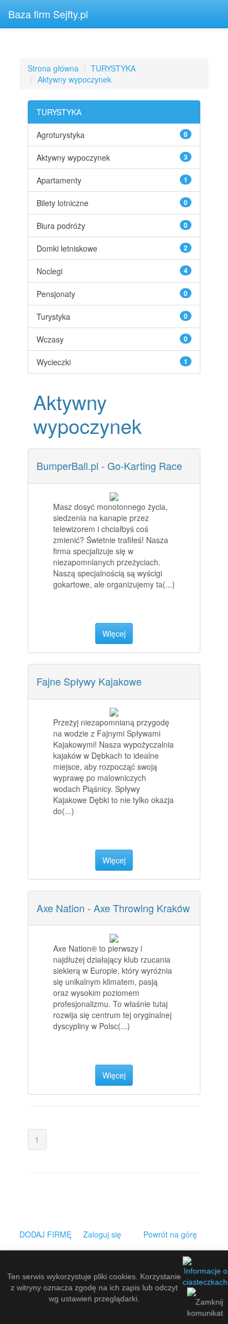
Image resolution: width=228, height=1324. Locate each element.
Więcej (114, 633)
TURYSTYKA (113, 68)
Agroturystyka (61, 134)
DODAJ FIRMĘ (45, 1234)
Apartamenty (59, 180)
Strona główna (53, 68)
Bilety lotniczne (63, 202)
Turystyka (53, 316)
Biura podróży (61, 225)
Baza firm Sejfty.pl (48, 14)
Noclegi (50, 271)
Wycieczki (54, 361)
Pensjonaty (56, 293)
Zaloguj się (102, 1234)
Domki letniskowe (67, 248)
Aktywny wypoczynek (74, 79)
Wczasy (50, 339)
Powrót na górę (170, 1234)
